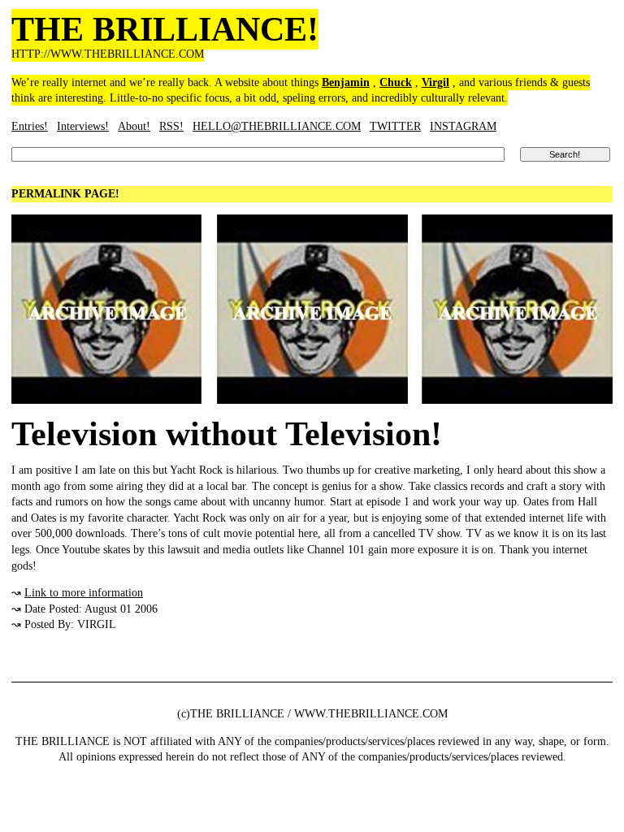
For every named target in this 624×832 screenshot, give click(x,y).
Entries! (29, 126)
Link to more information (83, 593)
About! (134, 126)
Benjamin (346, 82)
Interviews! (83, 126)
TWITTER (395, 126)
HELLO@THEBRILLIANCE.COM (277, 126)
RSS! (171, 126)
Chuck (395, 82)
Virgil (435, 82)
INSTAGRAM (463, 126)
